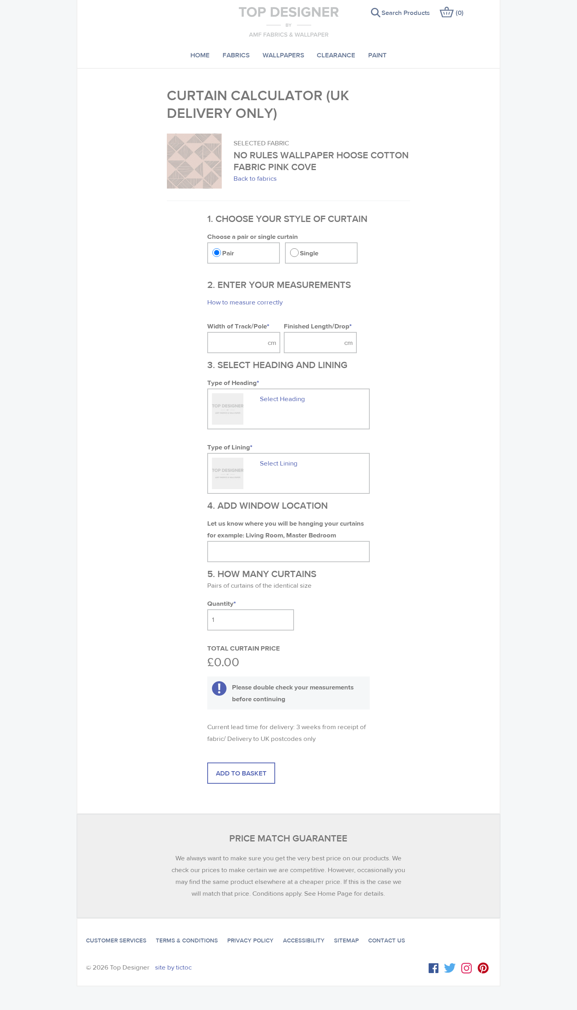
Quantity (221, 603)
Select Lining (279, 463)
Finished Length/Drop (318, 326)
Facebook (433, 968)
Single (309, 253)
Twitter (450, 968)
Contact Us (386, 940)
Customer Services (116, 940)
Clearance (336, 55)
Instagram (466, 968)
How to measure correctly (245, 302)
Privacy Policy (250, 940)
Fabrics (236, 55)
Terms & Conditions (187, 940)
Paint (377, 55)
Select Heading (282, 399)
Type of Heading (233, 382)
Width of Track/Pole (238, 326)
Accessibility (304, 940)
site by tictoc (173, 967)
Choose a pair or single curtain (252, 236)
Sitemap (346, 940)
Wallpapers (283, 55)
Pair (228, 253)
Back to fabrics (255, 178)
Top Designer (289, 21)
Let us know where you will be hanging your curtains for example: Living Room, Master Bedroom (285, 529)
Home (200, 55)
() (460, 12)
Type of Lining (229, 447)
